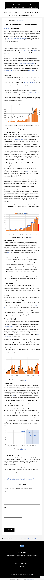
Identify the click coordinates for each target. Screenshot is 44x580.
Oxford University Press (32, 555)
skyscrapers (27, 479)
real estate (20, 479)
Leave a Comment (20, 20)
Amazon (25, 555)
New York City (13, 479)
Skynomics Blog (10, 478)
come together (24, 50)
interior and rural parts (8, 326)
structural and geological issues (29, 82)
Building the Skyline (22, 4)
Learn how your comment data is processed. (27, 538)
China (18, 478)
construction (23, 478)
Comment (6, 491)
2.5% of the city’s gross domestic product (26, 63)
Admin (31, 574)
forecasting (9, 479)
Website (5, 520)
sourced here (21, 562)
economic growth (32, 478)
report (8, 252)
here (27, 171)
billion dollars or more (8, 70)
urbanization (31, 479)
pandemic (17, 479)
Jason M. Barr (7, 28)
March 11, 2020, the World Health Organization (17, 38)
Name (5, 507)
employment (6, 479)
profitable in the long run (34, 92)
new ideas (34, 50)
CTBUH (29, 478)
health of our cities (34, 47)
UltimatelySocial (30, 579)
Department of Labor (23, 449)
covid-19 (26, 478)
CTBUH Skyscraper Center (17, 128)
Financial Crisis (22, 346)
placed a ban (32, 275)
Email (5, 513)
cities (20, 478)
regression (23, 479)
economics (37, 478)
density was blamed (23, 323)
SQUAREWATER (22, 568)
